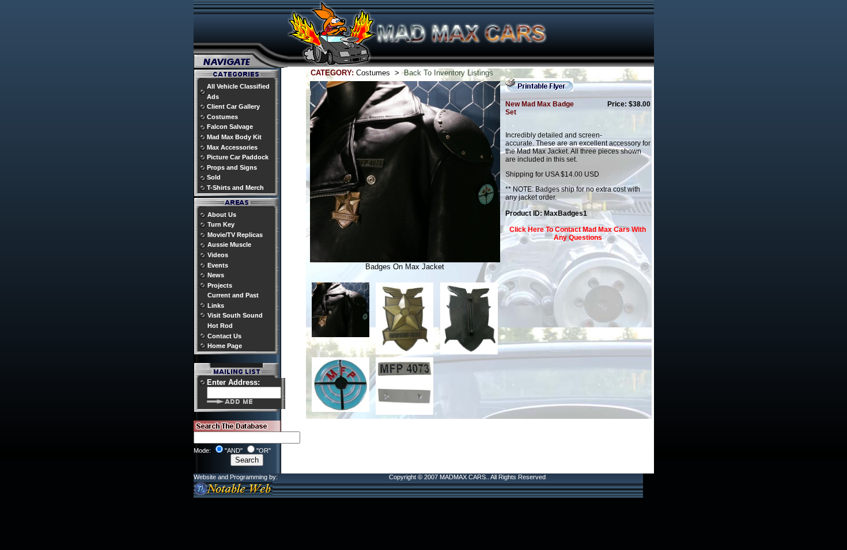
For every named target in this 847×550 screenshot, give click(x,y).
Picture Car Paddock (238, 157)
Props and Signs (232, 167)
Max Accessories (232, 147)
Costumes (222, 116)
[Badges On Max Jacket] (340, 334)
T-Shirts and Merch (235, 187)
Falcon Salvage (230, 126)
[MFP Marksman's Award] (340, 409)
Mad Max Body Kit (234, 136)
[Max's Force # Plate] (404, 412)
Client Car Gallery (233, 106)
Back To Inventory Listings (448, 72)
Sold (214, 177)
